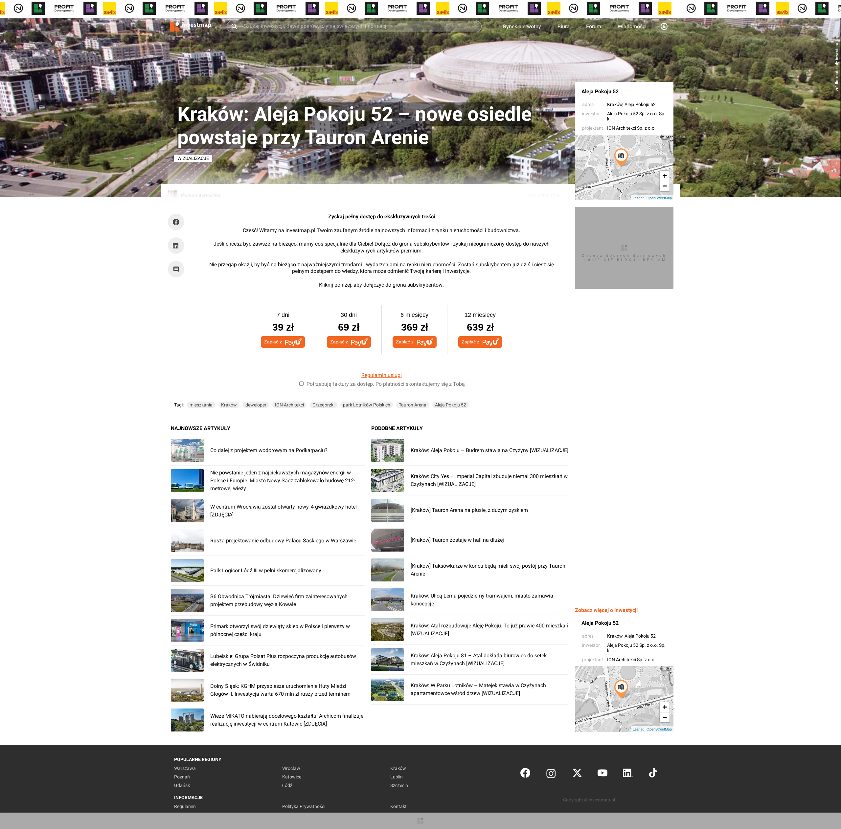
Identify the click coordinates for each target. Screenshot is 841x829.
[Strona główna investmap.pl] (191, 26)
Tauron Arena (412, 404)
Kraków (615, 104)
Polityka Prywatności (303, 806)
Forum (593, 26)
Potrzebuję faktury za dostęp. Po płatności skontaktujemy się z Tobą (386, 384)
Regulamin (185, 806)
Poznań (182, 776)
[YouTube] (602, 774)
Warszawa (185, 768)
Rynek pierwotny (522, 26)
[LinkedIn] (628, 774)
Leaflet (638, 197)
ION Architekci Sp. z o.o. (631, 128)
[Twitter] (577, 774)
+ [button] (665, 176)
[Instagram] (551, 774)
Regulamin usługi (381, 375)
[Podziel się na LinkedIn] (176, 245)
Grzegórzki (323, 404)
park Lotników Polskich (366, 404)
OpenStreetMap (659, 197)
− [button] (665, 186)
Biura (563, 26)
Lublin (396, 776)
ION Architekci (289, 404)
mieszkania (201, 404)
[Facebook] (525, 774)
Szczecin (399, 785)
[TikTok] (653, 774)
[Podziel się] (178, 221)
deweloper (255, 404)
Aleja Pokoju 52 (600, 91)
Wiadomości (632, 26)
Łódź (287, 785)
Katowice (291, 776)
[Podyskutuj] (178, 269)
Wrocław (291, 768)
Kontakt (398, 806)
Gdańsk (182, 785)
